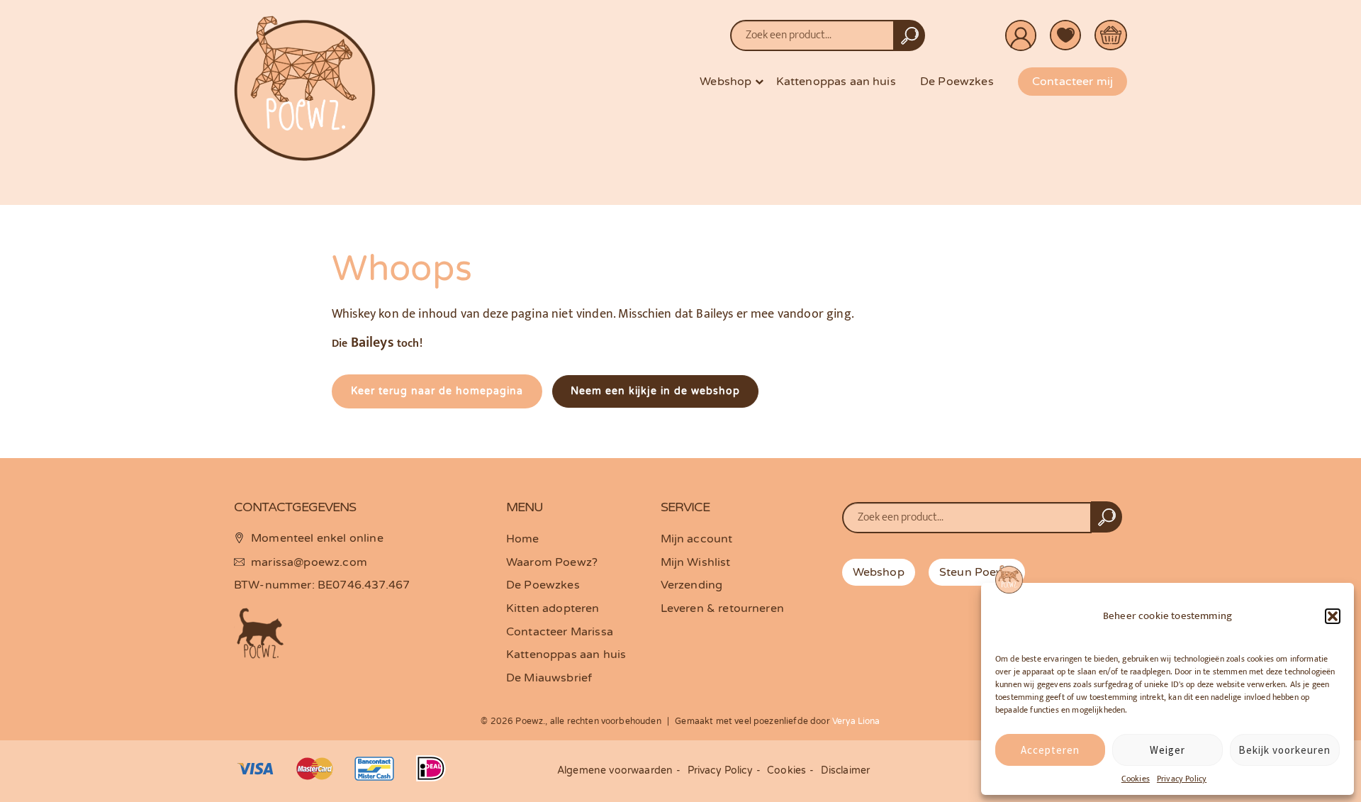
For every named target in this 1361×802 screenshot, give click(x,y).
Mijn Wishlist (696, 562)
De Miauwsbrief (549, 678)
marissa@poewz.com (309, 562)
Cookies (1135, 779)
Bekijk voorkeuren (1284, 750)
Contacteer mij (1072, 81)
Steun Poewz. (976, 572)
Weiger (1167, 750)
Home (522, 539)
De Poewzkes (957, 81)
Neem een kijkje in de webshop (655, 391)
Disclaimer (845, 770)
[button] (1333, 616)
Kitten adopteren (553, 608)
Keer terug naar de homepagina (437, 391)
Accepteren (1050, 750)
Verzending (692, 585)
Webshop (725, 81)
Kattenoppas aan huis (836, 81)
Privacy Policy (1181, 779)
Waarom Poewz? (552, 562)
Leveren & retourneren (722, 608)
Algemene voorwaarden (615, 770)
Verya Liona (856, 721)
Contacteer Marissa (559, 632)
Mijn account (697, 539)
